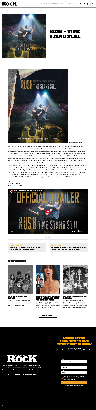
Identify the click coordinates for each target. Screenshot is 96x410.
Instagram (30, 374)
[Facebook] (87, 4)
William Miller (54, 40)
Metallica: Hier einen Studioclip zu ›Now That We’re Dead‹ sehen (68, 248)
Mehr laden (47, 315)
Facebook (15, 374)
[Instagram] (90, 4)
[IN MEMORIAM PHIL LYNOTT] (20, 279)
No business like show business (75, 297)
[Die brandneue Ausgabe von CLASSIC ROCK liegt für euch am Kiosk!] (48, 279)
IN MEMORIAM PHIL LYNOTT (17, 297)
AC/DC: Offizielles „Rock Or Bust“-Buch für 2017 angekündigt (25, 248)
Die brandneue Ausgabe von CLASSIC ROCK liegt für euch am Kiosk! (48, 298)
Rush (22, 149)
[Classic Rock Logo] (9, 4)
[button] (84, 3)
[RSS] (93, 4)
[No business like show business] (75, 279)
